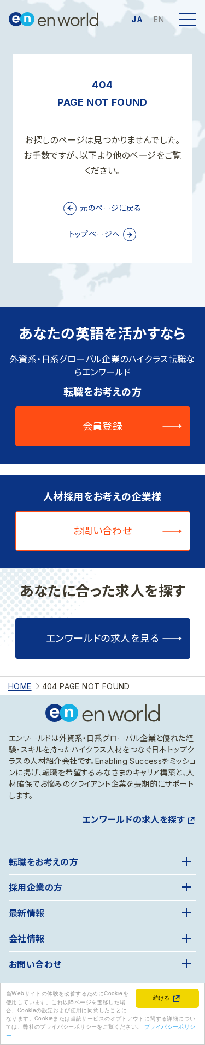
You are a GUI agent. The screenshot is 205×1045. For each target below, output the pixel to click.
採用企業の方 (35, 887)
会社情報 (27, 938)
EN (159, 19)
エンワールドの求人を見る (102, 638)
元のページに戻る (110, 207)
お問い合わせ (102, 531)
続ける (161, 997)
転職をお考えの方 (43, 861)
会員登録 (103, 426)
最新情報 (27, 913)
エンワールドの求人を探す (133, 819)
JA (137, 19)
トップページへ (94, 234)
